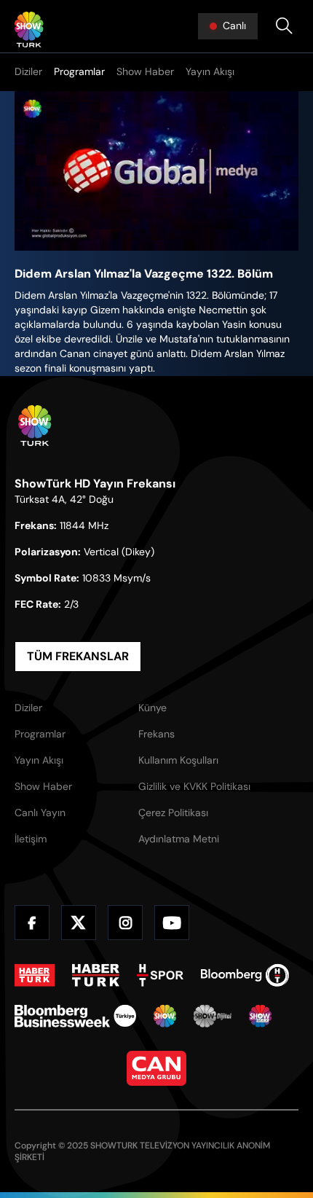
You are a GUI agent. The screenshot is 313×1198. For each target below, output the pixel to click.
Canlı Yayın (40, 812)
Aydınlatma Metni (178, 838)
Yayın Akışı (210, 71)
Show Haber (145, 71)
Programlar (79, 71)
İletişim (31, 838)
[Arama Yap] (283, 26)
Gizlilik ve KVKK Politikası (194, 786)
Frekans (156, 733)
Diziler (28, 71)
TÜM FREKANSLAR (78, 656)
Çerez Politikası (173, 812)
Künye (152, 707)
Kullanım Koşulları (178, 760)
